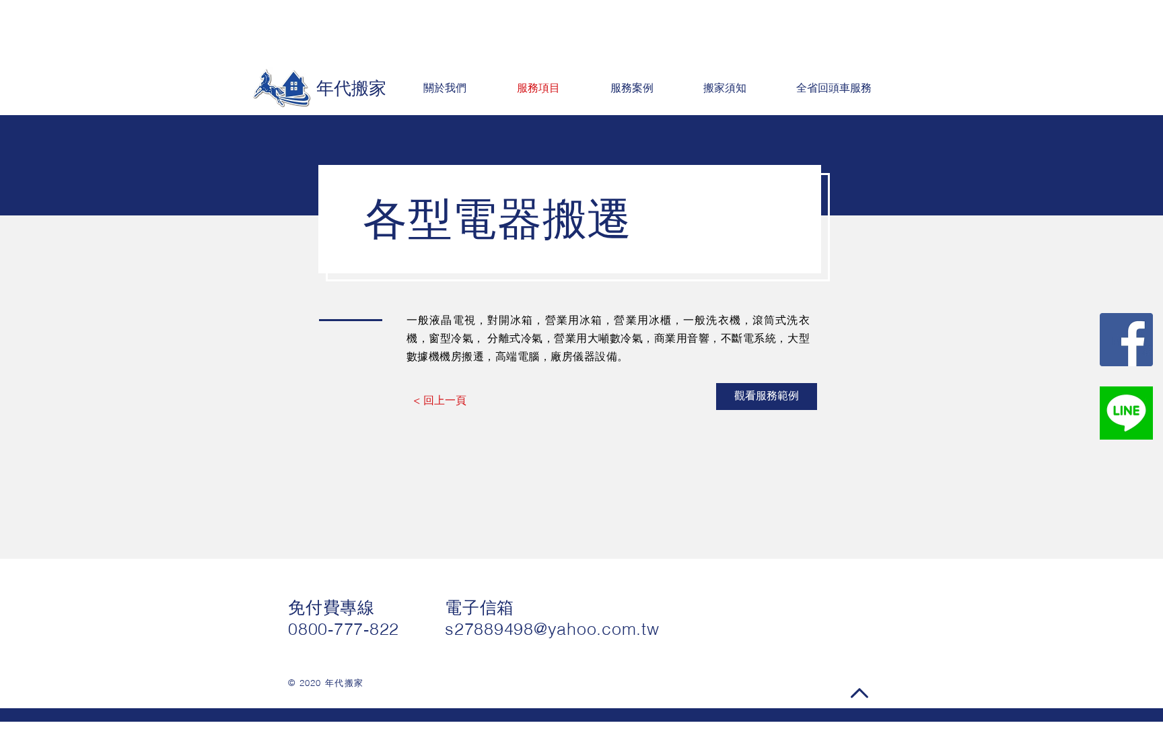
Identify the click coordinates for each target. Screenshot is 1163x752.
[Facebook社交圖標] (1126, 339)
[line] (1126, 413)
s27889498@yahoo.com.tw (552, 629)
